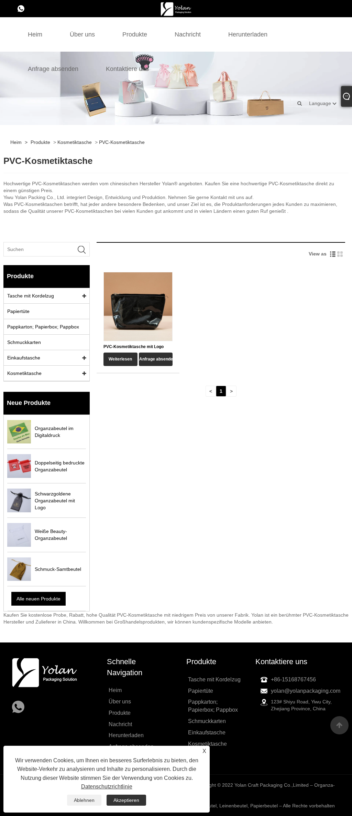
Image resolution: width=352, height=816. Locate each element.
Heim (35, 34)
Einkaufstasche (23, 357)
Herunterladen (247, 34)
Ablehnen (84, 800)
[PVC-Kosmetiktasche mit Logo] (138, 306)
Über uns (82, 34)
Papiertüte (18, 311)
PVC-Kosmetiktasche (122, 142)
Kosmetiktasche (74, 142)
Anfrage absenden (53, 68)
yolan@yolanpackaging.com (305, 691)
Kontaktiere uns (127, 68)
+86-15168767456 (293, 679)
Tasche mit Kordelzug (30, 296)
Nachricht (188, 34)
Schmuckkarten (24, 342)
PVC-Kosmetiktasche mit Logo (133, 346)
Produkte (134, 34)
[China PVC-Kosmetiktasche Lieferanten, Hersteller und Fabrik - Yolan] (176, 8)
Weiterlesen (120, 359)
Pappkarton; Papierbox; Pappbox (43, 326)
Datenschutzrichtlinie (106, 786)
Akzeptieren (126, 800)
